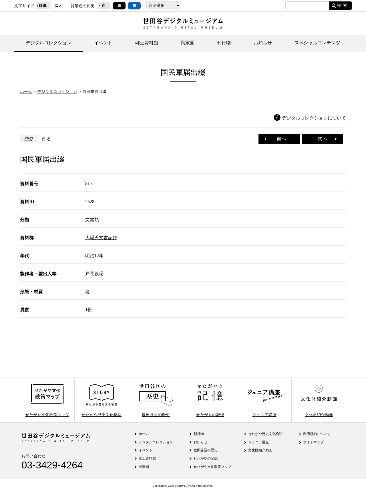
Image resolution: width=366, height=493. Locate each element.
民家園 (187, 42)
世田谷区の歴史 (156, 414)
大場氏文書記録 (101, 237)
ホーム (26, 91)
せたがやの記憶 (210, 414)
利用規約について (317, 434)
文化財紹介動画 (319, 414)
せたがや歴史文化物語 (101, 414)
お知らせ (263, 42)
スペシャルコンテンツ (317, 42)
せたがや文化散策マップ (47, 414)
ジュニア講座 (264, 414)
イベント (103, 42)
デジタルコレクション (48, 42)
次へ (324, 138)
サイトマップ (313, 442)
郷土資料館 (146, 42)
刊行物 (224, 42)
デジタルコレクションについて (314, 117)
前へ (279, 138)
